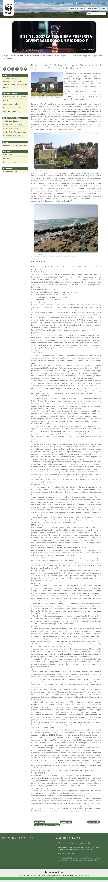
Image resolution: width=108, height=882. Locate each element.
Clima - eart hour (9, 111)
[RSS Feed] (21, 70)
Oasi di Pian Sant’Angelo (12, 124)
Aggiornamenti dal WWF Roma (27, 56)
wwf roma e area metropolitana (47, 825)
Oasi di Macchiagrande (11, 128)
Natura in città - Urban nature (14, 97)
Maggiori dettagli (83, 875)
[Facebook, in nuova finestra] (5, 70)
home (72, 9)
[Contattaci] (25, 70)
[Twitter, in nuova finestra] (13, 70)
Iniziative (6, 158)
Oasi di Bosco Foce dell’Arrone (15, 132)
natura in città (66, 822)
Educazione (7, 100)
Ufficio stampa (8, 155)
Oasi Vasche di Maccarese (13, 136)
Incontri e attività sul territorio (14, 108)
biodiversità (39, 822)
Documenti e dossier (11, 171)
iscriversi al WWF (92, 9)
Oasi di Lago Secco (10, 121)
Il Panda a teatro (9, 162)
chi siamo (80, 9)
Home (11, 56)
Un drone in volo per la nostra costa (74, 843)
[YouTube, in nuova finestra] (17, 70)
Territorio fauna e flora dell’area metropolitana (12, 79)
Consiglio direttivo (66, 854)
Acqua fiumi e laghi (10, 104)
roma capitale (93, 822)
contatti (103, 9)
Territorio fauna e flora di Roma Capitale (15, 86)
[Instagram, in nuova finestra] (9, 70)
